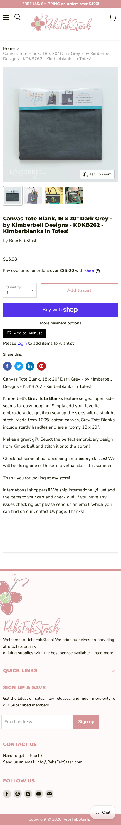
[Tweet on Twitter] (18, 366)
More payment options (60, 323)
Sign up (86, 722)
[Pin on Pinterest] (41, 366)
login (22, 343)
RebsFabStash (23, 241)
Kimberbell (24, 446)
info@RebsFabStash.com (59, 762)
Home (9, 48)
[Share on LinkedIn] (30, 366)
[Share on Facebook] (7, 366)
